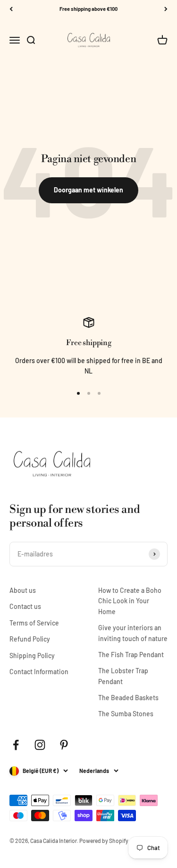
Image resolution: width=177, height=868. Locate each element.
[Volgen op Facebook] (15, 744)
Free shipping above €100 (88, 9)
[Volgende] (166, 9)
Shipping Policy (32, 655)
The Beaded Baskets (128, 698)
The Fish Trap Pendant (131, 655)
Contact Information (38, 672)
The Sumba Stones (125, 714)
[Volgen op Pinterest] (64, 744)
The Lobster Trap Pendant (123, 676)
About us (22, 590)
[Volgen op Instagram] (40, 744)
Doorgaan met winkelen (88, 190)
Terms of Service (34, 623)
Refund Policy (29, 639)
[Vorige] (11, 9)
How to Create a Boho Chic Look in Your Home (129, 601)
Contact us (25, 606)
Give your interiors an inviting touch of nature (133, 633)
